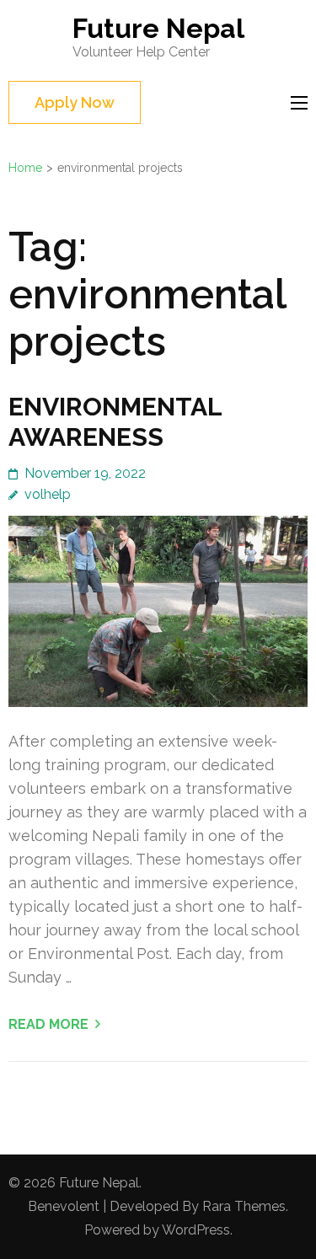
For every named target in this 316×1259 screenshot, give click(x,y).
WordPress (196, 1230)
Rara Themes (244, 1206)
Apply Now (75, 102)
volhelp (47, 494)
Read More (48, 1024)
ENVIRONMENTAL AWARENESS (115, 422)
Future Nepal (158, 28)
